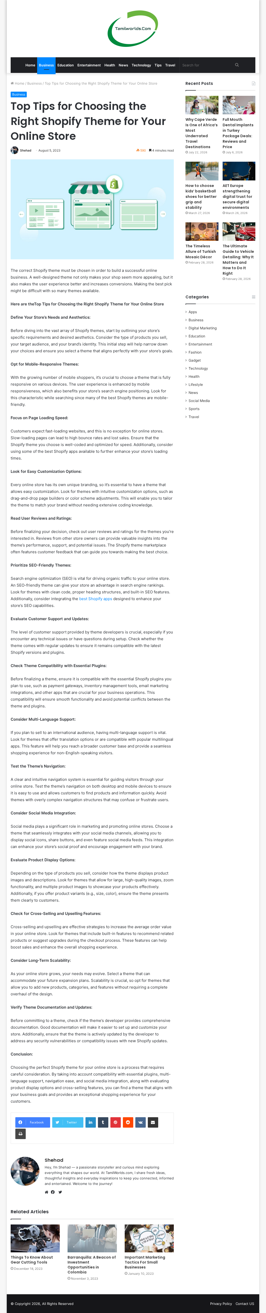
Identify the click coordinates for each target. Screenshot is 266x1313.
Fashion (195, 352)
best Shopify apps (95, 598)
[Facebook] (54, 1192)
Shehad (25, 150)
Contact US (245, 1304)
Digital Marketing (203, 328)
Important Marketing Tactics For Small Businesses (145, 1262)
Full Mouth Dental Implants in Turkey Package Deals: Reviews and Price (238, 133)
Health (109, 65)
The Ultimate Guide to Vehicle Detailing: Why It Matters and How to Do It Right (238, 259)
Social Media (199, 401)
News (123, 65)
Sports (194, 409)
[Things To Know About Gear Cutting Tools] (35, 1238)
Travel (170, 65)
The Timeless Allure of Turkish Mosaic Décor (200, 251)
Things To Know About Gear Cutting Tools (32, 1260)
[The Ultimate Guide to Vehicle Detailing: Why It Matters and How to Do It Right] (239, 231)
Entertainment (89, 65)
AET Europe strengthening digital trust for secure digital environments (237, 196)
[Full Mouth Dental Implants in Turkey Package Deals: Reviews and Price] (239, 105)
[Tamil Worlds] (133, 28)
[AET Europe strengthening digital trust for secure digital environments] (239, 171)
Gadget (195, 360)
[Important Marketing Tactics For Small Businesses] (149, 1238)
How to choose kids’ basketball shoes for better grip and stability (201, 196)
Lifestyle (196, 384)
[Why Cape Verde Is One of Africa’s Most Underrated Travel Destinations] (201, 105)
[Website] (48, 1192)
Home (30, 65)
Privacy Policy (221, 1304)
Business (46, 65)
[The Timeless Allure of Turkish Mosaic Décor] (201, 231)
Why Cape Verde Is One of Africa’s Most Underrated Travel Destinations (201, 133)
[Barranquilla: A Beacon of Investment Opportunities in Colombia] (92, 1238)
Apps (193, 312)
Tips (158, 65)
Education (65, 65)
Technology (141, 65)
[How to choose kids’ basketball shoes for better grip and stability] (201, 171)
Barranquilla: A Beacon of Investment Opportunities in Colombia (92, 1265)
